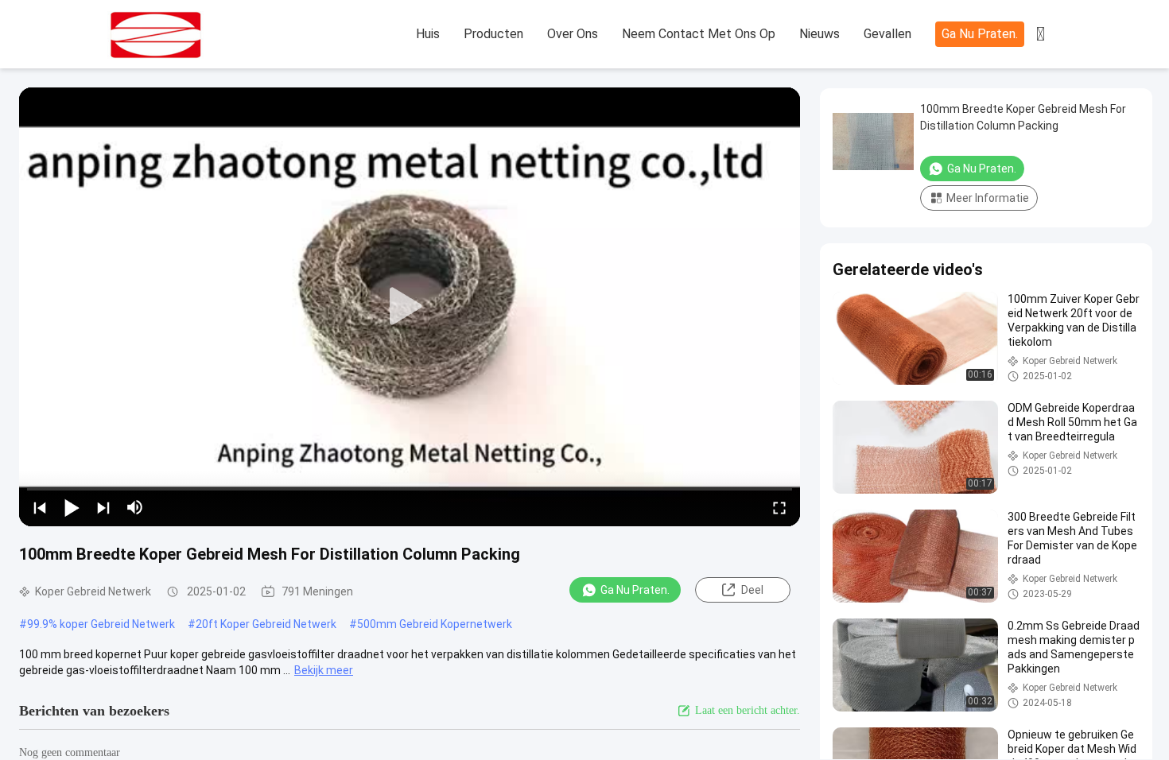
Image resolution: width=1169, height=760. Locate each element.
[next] (103, 507)
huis (428, 33)
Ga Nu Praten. (980, 33)
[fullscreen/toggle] (779, 507)
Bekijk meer (323, 670)
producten (493, 33)
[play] (409, 307)
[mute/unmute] (135, 507)
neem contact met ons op (698, 33)
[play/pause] (71, 507)
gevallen (887, 33)
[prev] (40, 507)
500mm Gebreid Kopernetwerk (434, 624)
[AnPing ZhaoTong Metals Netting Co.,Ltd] (194, 35)
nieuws (819, 33)
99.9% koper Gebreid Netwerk (101, 624)
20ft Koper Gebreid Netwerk (266, 624)
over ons (572, 33)
